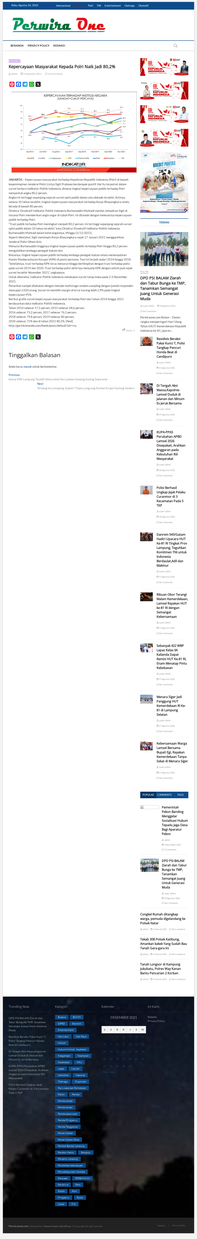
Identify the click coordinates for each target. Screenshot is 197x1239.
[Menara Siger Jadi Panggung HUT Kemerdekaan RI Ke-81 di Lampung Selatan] (146, 699)
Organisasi (80, 1081)
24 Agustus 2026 (167, 306)
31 (130, 1066)
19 (142, 1051)
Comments (164, 794)
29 (117, 1066)
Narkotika (63, 1075)
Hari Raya (81, 1036)
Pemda (75, 1094)
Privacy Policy (39, 45)
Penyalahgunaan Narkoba (71, 1171)
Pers (77, 1184)
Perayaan (63, 1178)
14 (111, 1051)
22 (117, 1058)
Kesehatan (63, 1062)
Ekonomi (76, 1023)
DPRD (61, 1023)
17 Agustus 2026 (167, 576)
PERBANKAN (82, 1178)
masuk (27, 366)
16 (123, 1051)
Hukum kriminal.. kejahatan (72, 1049)
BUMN (77, 1017)
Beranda (17, 45)
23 (123, 1058)
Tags (180, 794)
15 (117, 1051)
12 (142, 1044)
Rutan (80, 1197)
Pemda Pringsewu (67, 1120)
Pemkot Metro (66, 1152)
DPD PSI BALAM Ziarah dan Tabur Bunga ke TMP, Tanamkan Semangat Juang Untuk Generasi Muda (163, 288)
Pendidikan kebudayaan (70, 1165)
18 (136, 1051)
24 (130, 1058)
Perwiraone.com (18, 1226)
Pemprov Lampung (68, 1158)
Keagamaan (64, 1055)
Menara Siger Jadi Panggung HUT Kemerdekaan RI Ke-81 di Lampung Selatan (171, 706)
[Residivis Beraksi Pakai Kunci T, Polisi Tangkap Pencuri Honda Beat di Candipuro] (146, 341)
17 (130, 1051)
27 (104, 1066)
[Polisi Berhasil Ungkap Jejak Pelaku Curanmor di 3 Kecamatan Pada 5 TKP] (146, 490)
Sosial (61, 1204)
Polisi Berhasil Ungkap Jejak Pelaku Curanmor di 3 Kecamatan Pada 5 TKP (171, 497)
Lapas (61, 1068)
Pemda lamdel (65, 1100)
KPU (79, 1062)
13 (104, 1051)
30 (123, 1066)
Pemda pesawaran (67, 1113)
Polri (90, 5)
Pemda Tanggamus (68, 1126)
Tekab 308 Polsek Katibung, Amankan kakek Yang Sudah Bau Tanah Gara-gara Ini (163, 943)
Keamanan (83, 1055)
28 (111, 1066)
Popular (148, 794)
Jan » (113, 1072)
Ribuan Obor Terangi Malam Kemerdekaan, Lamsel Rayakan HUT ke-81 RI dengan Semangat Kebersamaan (172, 605)
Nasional (47, 5)
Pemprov (86, 1152)
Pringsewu (63, 1197)
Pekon (61, 1094)
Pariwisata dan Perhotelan (72, 1088)
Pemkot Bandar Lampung (71, 1145)
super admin (148, 306)
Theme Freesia (50, 1226)
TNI (99, 5)
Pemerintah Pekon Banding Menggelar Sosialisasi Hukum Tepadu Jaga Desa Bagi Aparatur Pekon (175, 820)
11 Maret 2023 (159, 929)
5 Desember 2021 (32, 73)
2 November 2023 (172, 844)
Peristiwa (79, 5)
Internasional (63, 5)
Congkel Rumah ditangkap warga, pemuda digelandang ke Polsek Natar (162, 918)
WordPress (65, 1226)
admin (14, 73)
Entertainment (113, 5)
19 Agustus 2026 (167, 414)
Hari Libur (63, 1036)
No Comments (55, 73)
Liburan (75, 1068)
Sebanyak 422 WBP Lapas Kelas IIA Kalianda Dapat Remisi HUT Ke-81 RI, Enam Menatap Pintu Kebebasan (172, 657)
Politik (144, 271)
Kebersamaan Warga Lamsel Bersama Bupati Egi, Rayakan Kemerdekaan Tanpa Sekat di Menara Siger (172, 752)
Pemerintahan (65, 1133)
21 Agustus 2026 (167, 368)
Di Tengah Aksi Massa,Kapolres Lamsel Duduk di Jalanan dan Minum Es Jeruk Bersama (170, 394)
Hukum (62, 1042)
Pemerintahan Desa (68, 1139)
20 (104, 1058)
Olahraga (129, 5)
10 (130, 1044)
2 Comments (170, 849)
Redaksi (59, 45)
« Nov (104, 1072)
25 (136, 1058)
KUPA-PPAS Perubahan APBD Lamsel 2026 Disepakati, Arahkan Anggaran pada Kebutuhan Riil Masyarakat (171, 445)
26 (142, 1058)
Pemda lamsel (65, 1107)
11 (136, 1044)
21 (111, 1058)
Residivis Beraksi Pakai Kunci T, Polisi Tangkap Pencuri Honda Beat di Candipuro (171, 348)
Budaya (62, 1017)
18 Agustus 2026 (167, 470)
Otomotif (143, 5)
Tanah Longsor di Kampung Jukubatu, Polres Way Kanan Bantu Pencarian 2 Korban (160, 968)
